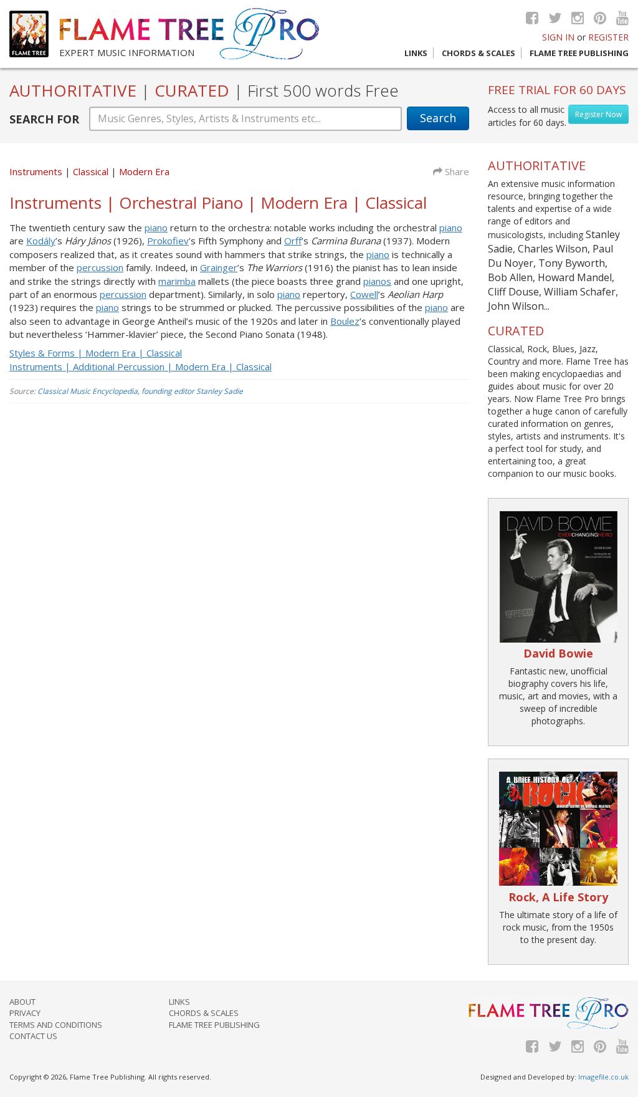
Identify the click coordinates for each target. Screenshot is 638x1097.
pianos (377, 281)
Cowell (364, 294)
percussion (100, 267)
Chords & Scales (478, 53)
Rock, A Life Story (558, 896)
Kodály (40, 240)
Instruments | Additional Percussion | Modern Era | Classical (140, 366)
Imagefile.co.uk (603, 1076)
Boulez (344, 321)
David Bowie (558, 653)
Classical (92, 171)
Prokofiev (168, 240)
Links (415, 53)
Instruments (35, 171)
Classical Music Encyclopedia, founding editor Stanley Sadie (140, 391)
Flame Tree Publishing (579, 53)
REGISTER (608, 37)
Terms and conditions (55, 1024)
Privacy (24, 1012)
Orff (293, 240)
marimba (177, 281)
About (22, 1001)
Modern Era (144, 171)
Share (455, 171)
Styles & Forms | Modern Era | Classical (95, 353)
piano (156, 227)
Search (438, 117)
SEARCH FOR (44, 119)
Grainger (218, 267)
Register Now (598, 114)
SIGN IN (558, 37)
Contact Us (33, 1036)
